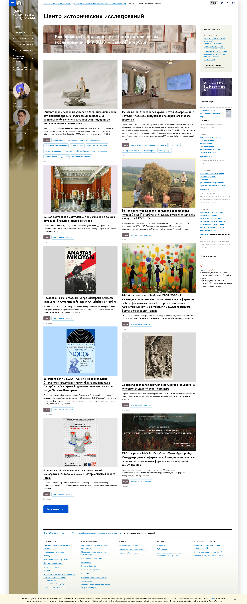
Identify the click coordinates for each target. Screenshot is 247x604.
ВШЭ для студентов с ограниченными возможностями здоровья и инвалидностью (59, 577)
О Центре (18, 26)
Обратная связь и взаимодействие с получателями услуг (96, 586)
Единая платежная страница (54, 587)
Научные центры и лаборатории (132, 549)
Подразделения (50, 555)
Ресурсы (162, 541)
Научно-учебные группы (129, 553)
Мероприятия (212, 29)
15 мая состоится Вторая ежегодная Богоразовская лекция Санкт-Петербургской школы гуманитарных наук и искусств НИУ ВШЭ (158, 214)
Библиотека (161, 545)
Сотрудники (19, 32)
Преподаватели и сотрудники (55, 559)
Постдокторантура (22, 50)
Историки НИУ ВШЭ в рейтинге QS (214, 86)
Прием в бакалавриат (90, 566)
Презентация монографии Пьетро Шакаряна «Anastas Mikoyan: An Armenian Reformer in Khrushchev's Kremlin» (80, 300)
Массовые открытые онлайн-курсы (209, 555)
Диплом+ (85, 573)
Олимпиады (86, 562)
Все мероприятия (213, 65)
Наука (122, 541)
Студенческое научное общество (22, 68)
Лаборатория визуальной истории (19, 58)
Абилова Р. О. (205, 189)
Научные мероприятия (128, 545)
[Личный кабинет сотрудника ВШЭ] (228, 3)
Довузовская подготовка (91, 558)
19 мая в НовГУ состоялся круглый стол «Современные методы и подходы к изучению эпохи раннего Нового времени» (158, 115)
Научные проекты (21, 38)
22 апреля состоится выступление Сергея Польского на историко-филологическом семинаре (158, 386)
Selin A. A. (204, 234)
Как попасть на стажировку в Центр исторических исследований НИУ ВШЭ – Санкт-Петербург (107, 39)
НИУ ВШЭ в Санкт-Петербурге (56, 533)
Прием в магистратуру (90, 570)
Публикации (162, 549)
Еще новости (55, 509)
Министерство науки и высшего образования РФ (207, 546)
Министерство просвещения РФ (208, 552)
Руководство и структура (53, 552)
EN (216, 3)
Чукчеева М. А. (206, 156)
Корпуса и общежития (52, 567)
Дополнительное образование (94, 577)
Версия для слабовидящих (54, 584)
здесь (171, 598)
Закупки (46, 570)
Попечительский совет (53, 563)
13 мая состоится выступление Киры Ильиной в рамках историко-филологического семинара (79, 219)
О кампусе (49, 541)
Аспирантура (86, 581)
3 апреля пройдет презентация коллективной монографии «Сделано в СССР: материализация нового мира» (79, 473)
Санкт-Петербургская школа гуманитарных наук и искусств (96, 533)
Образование (89, 541)
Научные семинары (22, 44)
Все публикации (209, 255)
